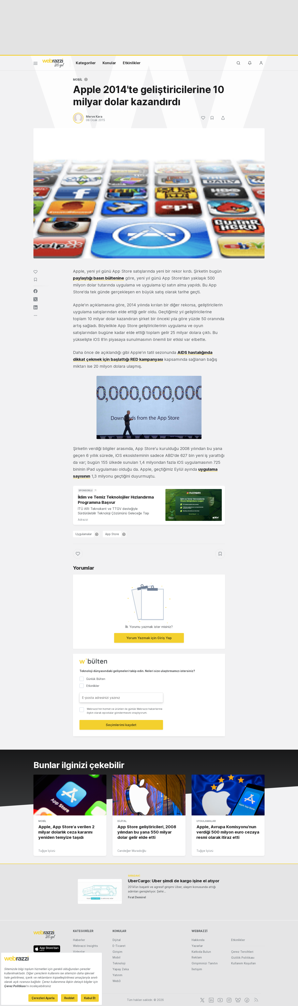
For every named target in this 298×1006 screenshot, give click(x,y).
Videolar (79, 951)
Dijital (122, 821)
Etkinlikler (131, 63)
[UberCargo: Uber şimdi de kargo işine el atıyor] (100, 891)
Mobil (77, 79)
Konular (109, 63)
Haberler (79, 940)
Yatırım (117, 975)
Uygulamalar (83, 534)
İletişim (197, 969)
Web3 (117, 981)
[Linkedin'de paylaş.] (35, 307)
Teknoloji (119, 963)
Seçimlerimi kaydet (121, 725)
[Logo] (53, 63)
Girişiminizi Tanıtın (205, 963)
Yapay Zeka (121, 969)
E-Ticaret (119, 945)
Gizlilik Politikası (242, 957)
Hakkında (198, 940)
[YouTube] (219, 999)
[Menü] (35, 64)
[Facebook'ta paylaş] (35, 291)
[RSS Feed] (255, 999)
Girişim (117, 951)
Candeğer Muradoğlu (131, 850)
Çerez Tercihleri (242, 951)
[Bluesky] (237, 999)
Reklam (197, 957)
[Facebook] (246, 999)
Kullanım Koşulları (243, 963)
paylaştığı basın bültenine (98, 278)
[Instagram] (228, 999)
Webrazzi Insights (85, 945)
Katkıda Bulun (201, 951)
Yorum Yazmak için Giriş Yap (149, 638)
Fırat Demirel (137, 897)
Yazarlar (197, 945)
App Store (112, 534)
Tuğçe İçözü (46, 850)
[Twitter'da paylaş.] (35, 299)
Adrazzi (83, 519)
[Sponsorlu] (193, 505)
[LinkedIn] (210, 999)
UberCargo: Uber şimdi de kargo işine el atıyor (173, 880)
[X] (201, 999)
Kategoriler (86, 63)
